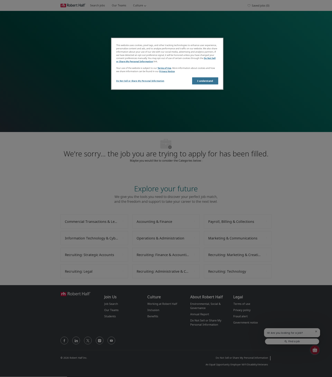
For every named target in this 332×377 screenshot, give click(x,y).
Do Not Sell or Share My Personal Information (140, 81)
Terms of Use (164, 68)
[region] (167, 64)
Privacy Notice (167, 71)
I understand (205, 81)
